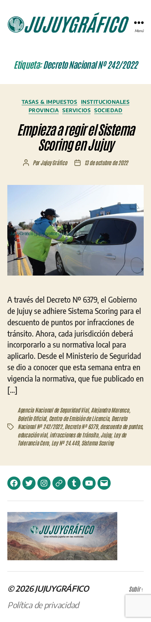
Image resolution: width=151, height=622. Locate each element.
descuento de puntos (121, 426)
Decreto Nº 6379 (81, 426)
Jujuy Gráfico (53, 162)
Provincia (44, 110)
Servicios (76, 110)
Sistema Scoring (97, 442)
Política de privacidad (43, 605)
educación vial (32, 434)
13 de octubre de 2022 (106, 162)
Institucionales (105, 102)
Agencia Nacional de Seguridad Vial (53, 409)
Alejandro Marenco (110, 409)
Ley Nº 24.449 (65, 442)
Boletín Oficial (32, 418)
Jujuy (105, 434)
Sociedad (108, 110)
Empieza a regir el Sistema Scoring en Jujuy (75, 136)
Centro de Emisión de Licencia (79, 418)
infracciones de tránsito (73, 434)
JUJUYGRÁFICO (62, 588)
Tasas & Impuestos (49, 102)
